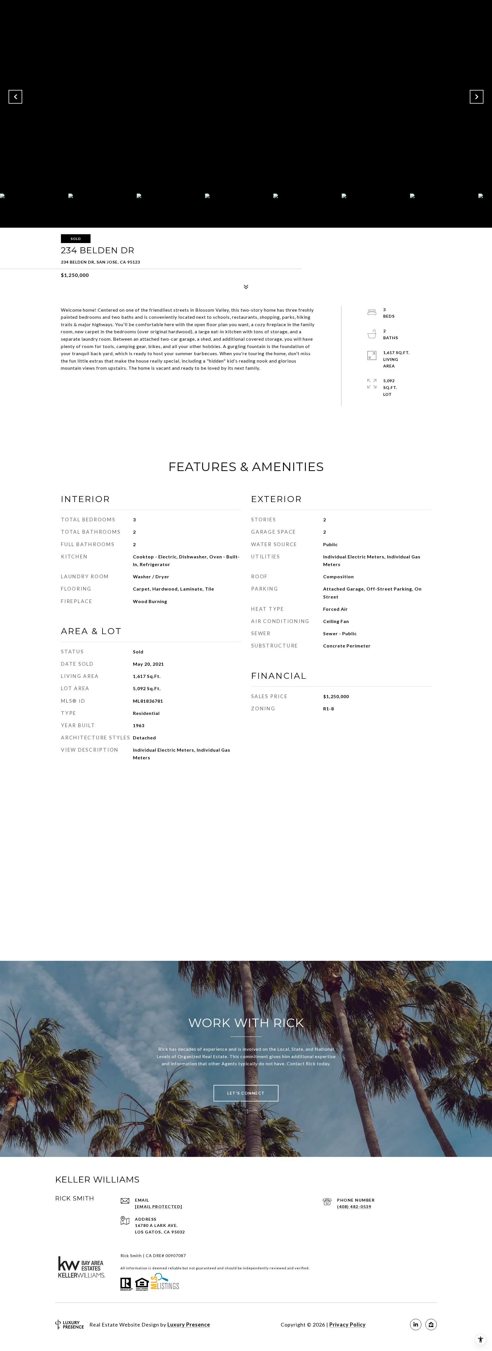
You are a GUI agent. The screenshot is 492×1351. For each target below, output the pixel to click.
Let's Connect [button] (246, 1093)
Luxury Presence (188, 1324)
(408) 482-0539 (354, 1206)
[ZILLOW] (431, 1324)
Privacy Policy (347, 1324)
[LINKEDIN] (415, 1324)
